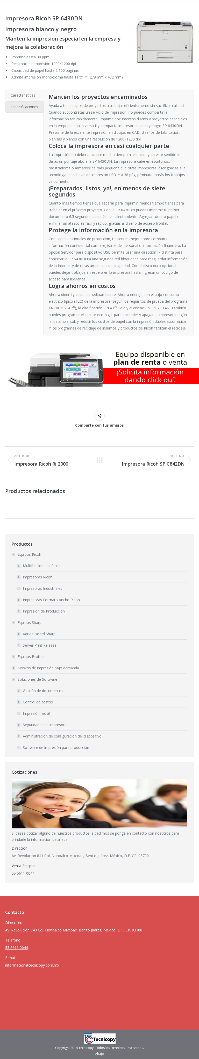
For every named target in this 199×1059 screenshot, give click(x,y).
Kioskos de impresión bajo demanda (48, 667)
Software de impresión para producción (56, 747)
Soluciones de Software (37, 679)
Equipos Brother (31, 656)
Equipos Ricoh (29, 554)
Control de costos (38, 702)
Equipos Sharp (29, 622)
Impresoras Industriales (42, 588)
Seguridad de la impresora (45, 724)
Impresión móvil (36, 713)
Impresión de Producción (44, 611)
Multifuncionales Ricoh (42, 565)
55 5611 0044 (23, 873)
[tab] (24, 95)
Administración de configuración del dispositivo (62, 736)
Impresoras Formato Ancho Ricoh (51, 599)
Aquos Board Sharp (39, 633)
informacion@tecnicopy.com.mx (32, 965)
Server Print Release (39, 645)
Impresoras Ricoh (37, 577)
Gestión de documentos (43, 690)
